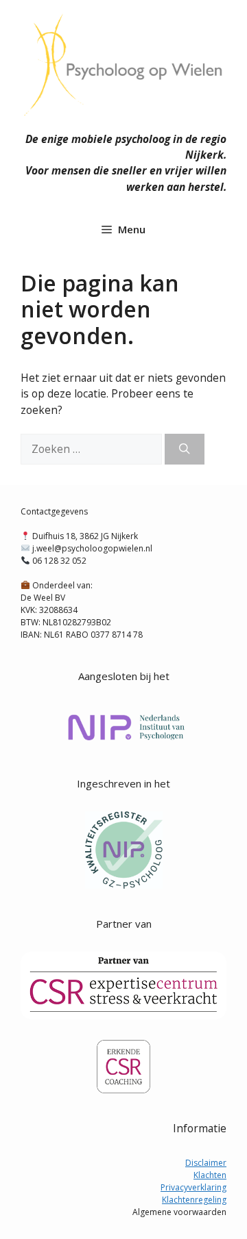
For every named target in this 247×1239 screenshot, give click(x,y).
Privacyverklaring (193, 1187)
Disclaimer (205, 1163)
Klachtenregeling (194, 1199)
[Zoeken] (184, 449)
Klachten (209, 1175)
